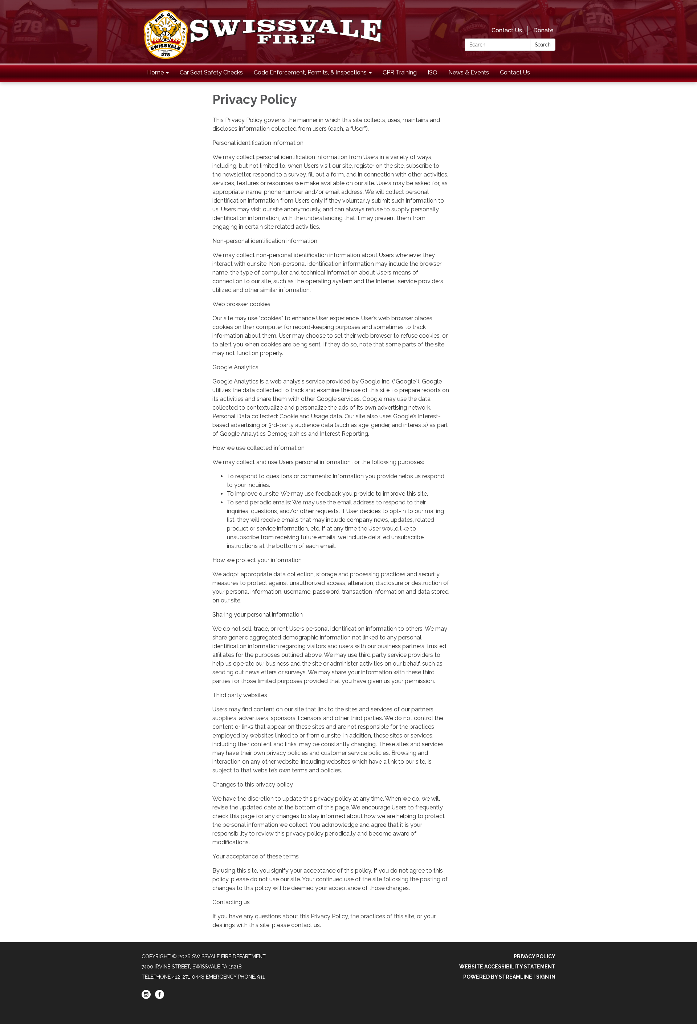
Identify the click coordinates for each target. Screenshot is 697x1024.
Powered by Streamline (497, 977)
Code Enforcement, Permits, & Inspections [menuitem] (310, 72)
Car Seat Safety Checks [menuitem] (211, 72)
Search (543, 45)
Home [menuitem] (155, 72)
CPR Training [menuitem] (400, 72)
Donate (543, 30)
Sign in (545, 977)
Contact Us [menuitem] (515, 72)
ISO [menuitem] (432, 72)
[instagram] (146, 997)
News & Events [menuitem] (468, 72)
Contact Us (507, 30)
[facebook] (550, 14)
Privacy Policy (534, 956)
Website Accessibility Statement (507, 967)
